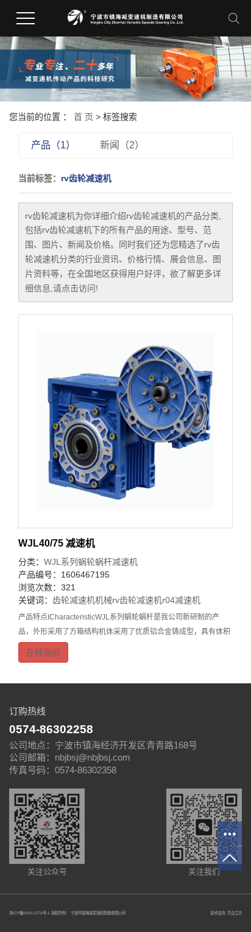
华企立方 (234, 913)
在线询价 (43, 652)
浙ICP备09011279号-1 (29, 913)
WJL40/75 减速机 (56, 543)
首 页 (83, 117)
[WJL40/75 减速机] (125, 421)
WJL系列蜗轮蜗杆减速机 (91, 562)
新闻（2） (122, 145)
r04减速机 (181, 600)
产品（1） (53, 145)
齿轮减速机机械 (82, 600)
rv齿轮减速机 (137, 600)
